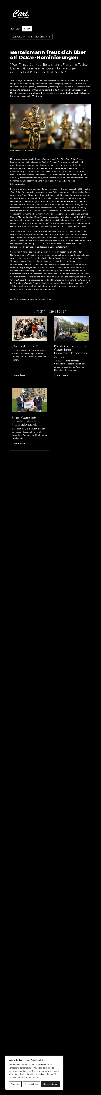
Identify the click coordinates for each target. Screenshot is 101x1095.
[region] (34, 1073)
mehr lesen (20, 375)
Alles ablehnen (31, 1084)
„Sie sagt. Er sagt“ (25, 346)
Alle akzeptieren (50, 1084)
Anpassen (15, 1084)
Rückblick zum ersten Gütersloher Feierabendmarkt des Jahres (70, 351)
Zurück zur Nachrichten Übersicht (31, 36)
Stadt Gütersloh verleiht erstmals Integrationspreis (24, 421)
